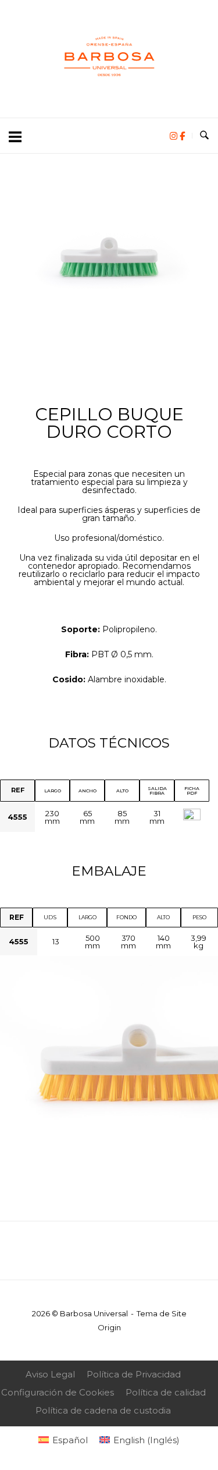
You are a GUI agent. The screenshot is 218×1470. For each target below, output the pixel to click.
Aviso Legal (50, 1374)
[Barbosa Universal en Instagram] (175, 135)
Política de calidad (166, 1392)
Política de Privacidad (134, 1374)
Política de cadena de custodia (103, 1410)
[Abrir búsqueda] (204, 135)
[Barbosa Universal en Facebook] (182, 135)
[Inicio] (109, 91)
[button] (17, 274)
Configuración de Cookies (57, 1392)
